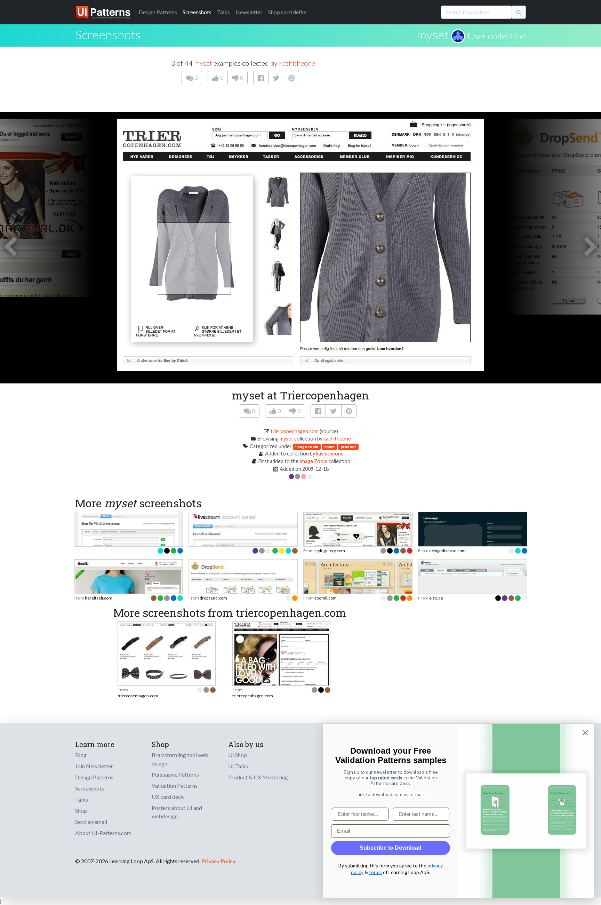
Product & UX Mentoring (258, 777)
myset (433, 34)
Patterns (158, 12)
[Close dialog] (585, 733)
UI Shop (237, 755)
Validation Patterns (175, 785)
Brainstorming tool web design (180, 759)
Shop (81, 810)
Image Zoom (313, 461)
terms (375, 872)
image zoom (306, 446)
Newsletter (249, 12)
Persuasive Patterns (175, 774)
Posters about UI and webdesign (177, 811)
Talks (223, 12)
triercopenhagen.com (295, 431)
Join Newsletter (94, 766)
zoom (329, 446)
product (348, 446)
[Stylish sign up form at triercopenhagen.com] (281, 661)
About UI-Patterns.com (103, 832)
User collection (496, 35)
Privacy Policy (218, 861)
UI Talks (238, 766)
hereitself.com (98, 598)
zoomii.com (325, 598)
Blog (81, 755)
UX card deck (168, 796)
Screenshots (197, 12)
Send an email (91, 821)
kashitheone (297, 63)
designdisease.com (447, 550)
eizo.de (436, 598)
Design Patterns (94, 777)
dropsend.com (213, 598)
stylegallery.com (329, 550)
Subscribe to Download (391, 848)
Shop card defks (287, 12)
